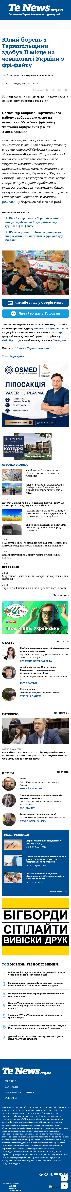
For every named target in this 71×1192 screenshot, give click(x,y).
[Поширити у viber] (60, 90)
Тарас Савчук (28, 683)
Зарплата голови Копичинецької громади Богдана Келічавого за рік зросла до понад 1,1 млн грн (37, 1026)
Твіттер (56, 332)
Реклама (11, 1098)
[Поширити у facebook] (47, 90)
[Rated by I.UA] (58, 1187)
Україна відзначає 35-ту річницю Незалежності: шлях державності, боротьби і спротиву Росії (46, 513)
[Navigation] (63, 24)
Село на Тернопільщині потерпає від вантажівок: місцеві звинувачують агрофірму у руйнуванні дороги (36, 1005)
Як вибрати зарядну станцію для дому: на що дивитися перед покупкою (46, 527)
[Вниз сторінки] (64, 1185)
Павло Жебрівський (33, 821)
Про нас (10, 1081)
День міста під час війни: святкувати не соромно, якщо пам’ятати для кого (36, 1037)
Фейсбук (8, 340)
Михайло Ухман (31, 788)
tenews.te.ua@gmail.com (51, 328)
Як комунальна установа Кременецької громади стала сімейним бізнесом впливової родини (35, 984)
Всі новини (61, 595)
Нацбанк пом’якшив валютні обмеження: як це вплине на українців (43, 473)
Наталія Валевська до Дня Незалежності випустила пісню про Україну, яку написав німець (33, 504)
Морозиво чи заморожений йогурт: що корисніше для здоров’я (35, 577)
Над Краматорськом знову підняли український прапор (31, 556)
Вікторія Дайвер (30, 696)
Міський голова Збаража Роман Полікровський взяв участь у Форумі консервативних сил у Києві (45, 488)
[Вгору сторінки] (64, 1178)
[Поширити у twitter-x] (53, 90)
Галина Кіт (27, 808)
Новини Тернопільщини (32, 348)
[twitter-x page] (51, 1174)
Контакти (11, 1086)
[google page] (41, 1174)
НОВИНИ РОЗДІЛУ (58, 891)
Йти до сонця (10, 567)
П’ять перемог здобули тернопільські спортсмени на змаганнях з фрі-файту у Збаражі (34, 236)
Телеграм (59, 340)
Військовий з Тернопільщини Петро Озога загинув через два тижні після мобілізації (36, 973)
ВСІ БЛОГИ (63, 772)
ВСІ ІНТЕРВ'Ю (61, 713)
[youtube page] (56, 1174)
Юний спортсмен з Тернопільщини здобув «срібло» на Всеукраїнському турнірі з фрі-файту (32, 222)
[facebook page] (46, 1174)
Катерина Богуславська (38, 75)
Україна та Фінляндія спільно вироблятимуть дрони (34, 588)
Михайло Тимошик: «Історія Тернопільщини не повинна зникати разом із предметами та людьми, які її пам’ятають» (34, 755)
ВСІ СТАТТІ (63, 641)
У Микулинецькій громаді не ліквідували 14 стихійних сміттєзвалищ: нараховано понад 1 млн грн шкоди (34, 544)
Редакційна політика (19, 1092)
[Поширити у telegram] (66, 90)
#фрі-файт (16, 356)
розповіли (10, 202)
